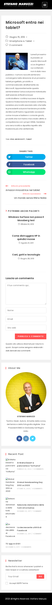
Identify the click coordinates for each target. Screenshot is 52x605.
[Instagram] (26, 438)
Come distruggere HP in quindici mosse (26, 237)
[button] (44, 4)
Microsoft (20, 139)
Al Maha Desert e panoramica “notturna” (28, 464)
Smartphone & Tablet (20, 41)
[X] (33, 438)
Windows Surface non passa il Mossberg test (26, 219)
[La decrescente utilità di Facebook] (10, 530)
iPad (12, 139)
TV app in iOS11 (13, 543)
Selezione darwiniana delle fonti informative (30, 506)
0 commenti (15, 45)
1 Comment (37, 511)
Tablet (29, 139)
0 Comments (38, 469)
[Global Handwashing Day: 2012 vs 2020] (10, 485)
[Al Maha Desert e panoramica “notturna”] (10, 465)
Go (40, 576)
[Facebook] (19, 438)
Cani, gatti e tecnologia (26, 254)
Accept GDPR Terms (18, 583)
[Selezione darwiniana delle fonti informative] (10, 507)
